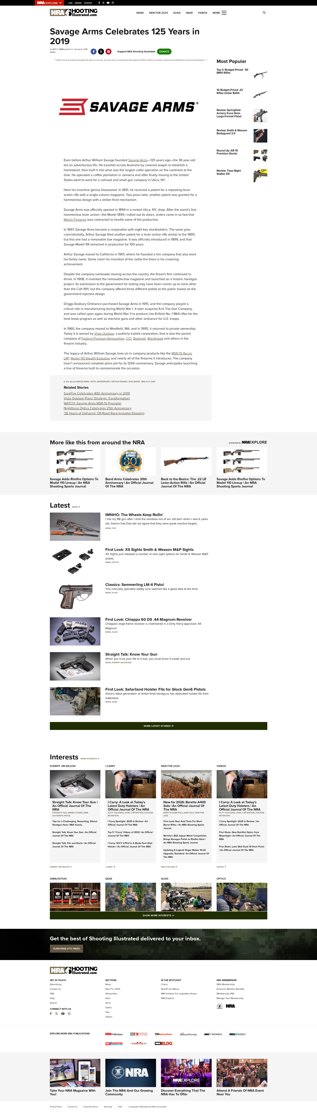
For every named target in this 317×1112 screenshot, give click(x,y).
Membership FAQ (225, 993)
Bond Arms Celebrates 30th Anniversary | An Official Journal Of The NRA (129, 483)
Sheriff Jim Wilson (121, 662)
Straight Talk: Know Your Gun (131, 654)
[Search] (264, 13)
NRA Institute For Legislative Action (179, 993)
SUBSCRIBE (66, 948)
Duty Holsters (116, 812)
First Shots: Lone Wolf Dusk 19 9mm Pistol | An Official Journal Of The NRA (241, 848)
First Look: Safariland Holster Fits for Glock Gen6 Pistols (155, 689)
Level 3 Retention (134, 812)
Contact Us (55, 989)
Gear (189, 13)
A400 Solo (189, 812)
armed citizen (75, 812)
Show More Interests (176, 915)
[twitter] (101, 50)
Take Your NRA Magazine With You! (73, 1092)
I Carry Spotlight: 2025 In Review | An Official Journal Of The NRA (128, 823)
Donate (88, 2)
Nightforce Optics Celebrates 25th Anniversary (98, 408)
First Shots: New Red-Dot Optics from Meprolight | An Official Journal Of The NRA (239, 836)
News (140, 13)
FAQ (52, 993)
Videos (202, 13)
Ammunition (58, 879)
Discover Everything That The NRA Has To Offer (183, 1092)
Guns (177, 13)
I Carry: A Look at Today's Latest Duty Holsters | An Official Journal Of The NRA (128, 806)
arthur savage (119, 381)
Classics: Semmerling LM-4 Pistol (134, 585)
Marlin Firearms (75, 219)
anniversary (103, 381)
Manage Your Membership (230, 998)
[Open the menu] (224, 12)
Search (53, 1003)
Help (52, 998)
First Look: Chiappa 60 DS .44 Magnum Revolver (148, 619)
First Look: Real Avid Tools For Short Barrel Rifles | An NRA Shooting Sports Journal (183, 825)
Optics (115, 562)
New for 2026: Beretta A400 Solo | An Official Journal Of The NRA (184, 806)
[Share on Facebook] (93, 50)
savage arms (82, 381)
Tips (114, 528)
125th (93, 381)
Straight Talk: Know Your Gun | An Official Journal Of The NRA (75, 806)
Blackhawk (155, 338)
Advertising (55, 984)
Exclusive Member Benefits (230, 989)
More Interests (89, 758)
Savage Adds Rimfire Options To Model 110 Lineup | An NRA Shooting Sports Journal (74, 483)
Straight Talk (59, 812)
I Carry (110, 766)
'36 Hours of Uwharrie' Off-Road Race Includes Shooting (104, 413)
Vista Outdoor (104, 333)
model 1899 (139, 381)
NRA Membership (226, 984)
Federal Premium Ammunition (102, 338)
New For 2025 (158, 13)
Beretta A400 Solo (173, 812)
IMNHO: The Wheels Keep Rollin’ (134, 515)
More (75, 506)
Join (70, 2)
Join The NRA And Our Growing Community (129, 1092)
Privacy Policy (56, 1106)
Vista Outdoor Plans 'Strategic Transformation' (97, 398)
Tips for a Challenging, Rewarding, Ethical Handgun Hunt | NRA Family (74, 823)
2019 (130, 381)
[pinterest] (108, 50)
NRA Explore (167, 998)
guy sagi (150, 381)
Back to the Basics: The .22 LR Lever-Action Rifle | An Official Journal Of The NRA (183, 483)
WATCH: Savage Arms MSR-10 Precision (92, 403)
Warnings (108, 1106)
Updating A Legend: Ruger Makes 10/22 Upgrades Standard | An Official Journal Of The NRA (186, 853)
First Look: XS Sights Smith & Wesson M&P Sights (149, 550)
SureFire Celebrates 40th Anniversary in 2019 (97, 393)
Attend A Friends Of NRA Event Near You (240, 1092)
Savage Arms (137, 160)
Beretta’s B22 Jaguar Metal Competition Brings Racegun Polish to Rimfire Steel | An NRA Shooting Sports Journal (185, 839)
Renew (78, 2)
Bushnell (139, 338)
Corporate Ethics (90, 1106)
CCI (129, 338)
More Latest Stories (172, 726)
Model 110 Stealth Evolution (90, 358)
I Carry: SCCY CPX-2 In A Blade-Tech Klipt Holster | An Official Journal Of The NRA (130, 844)
